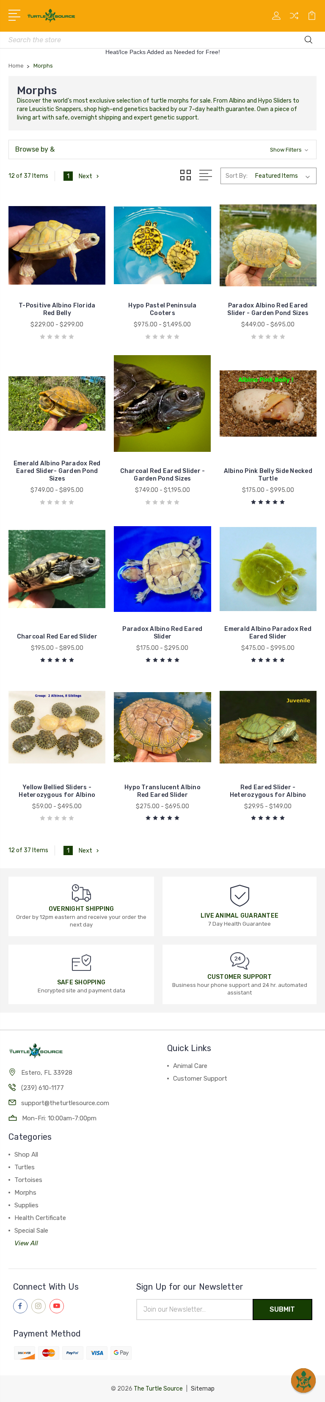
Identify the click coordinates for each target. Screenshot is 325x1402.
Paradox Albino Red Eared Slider (162, 632)
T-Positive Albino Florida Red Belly (57, 309)
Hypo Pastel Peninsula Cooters (162, 309)
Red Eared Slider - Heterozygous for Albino (268, 791)
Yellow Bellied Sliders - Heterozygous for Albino (57, 791)
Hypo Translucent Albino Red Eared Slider (162, 791)
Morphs (25, 1192)
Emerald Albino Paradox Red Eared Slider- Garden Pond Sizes (57, 471)
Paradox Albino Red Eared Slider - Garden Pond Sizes (267, 309)
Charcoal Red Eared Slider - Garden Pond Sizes (162, 474)
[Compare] (294, 20)
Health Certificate (40, 1218)
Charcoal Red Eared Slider (57, 636)
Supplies (26, 1205)
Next (85, 176)
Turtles (24, 1167)
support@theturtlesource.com (65, 1103)
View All (26, 1243)
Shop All (26, 1154)
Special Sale (31, 1230)
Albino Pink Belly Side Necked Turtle (268, 474)
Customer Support (200, 1078)
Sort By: (237, 175)
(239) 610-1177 (42, 1088)
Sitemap (203, 1388)
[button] (162, 149)
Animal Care (190, 1066)
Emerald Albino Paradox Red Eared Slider (267, 632)
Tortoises (28, 1180)
